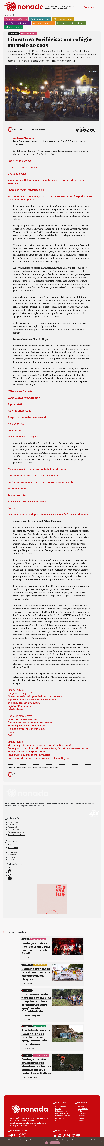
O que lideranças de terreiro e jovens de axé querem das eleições (35, 974)
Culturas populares (43, 23)
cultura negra (32, 767)
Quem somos (13, 822)
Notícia (11, 845)
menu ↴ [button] (9, 15)
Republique (12, 837)
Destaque (41, 767)
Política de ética (14, 829)
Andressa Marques (23, 137)
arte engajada (21, 767)
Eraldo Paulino (28, 958)
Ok (47, 1143)
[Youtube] (94, 130)
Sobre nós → (91, 7)
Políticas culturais (40, 19)
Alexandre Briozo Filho (30, 1077)
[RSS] (87, 130)
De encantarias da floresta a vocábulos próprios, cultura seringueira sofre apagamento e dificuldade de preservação (36, 1004)
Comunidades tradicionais (70, 23)
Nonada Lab (12, 827)
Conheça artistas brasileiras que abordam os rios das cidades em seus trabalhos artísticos (36, 1066)
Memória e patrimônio (17, 23)
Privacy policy (54, 1143)
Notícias (81, 1106)
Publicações (12, 825)
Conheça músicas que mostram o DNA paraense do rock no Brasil (36, 948)
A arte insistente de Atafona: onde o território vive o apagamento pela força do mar (35, 1037)
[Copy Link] (84, 130)
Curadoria (12, 855)
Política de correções (16, 832)
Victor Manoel (28, 1019)
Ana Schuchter (28, 983)
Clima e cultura (14, 26)
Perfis (10, 850)
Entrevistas (12, 852)
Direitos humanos (63, 19)
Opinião (11, 859)
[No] (101, 1142)
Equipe (58, 1108)
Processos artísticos (16, 19)
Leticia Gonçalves (29, 1048)
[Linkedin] (81, 130)
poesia (55, 767)
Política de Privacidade (16, 834)
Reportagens (13, 847)
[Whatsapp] (77, 130)
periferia (49, 767)
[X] (91, 130)
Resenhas (12, 857)
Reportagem (13, 34)
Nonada (19, 129)
